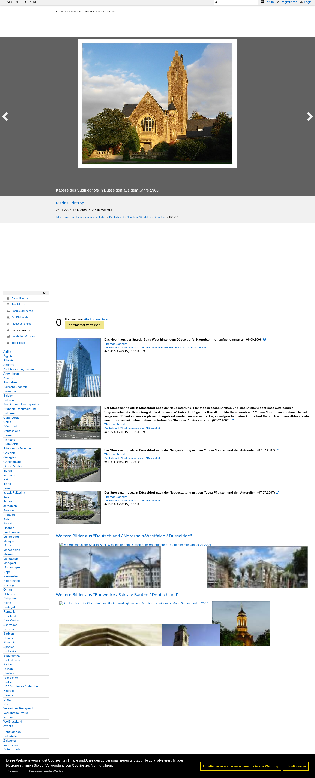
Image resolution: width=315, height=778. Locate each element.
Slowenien (10, 642)
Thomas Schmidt (115, 343)
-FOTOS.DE (22, 2)
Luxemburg (11, 536)
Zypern (8, 725)
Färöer (8, 435)
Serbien (8, 633)
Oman (7, 589)
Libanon (8, 528)
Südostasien (11, 660)
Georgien (9, 457)
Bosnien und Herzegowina (21, 404)
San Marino (11, 620)
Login (308, 2)
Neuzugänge (12, 731)
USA (6, 703)
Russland (9, 616)
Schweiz (9, 629)
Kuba (6, 519)
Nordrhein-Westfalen (139, 217)
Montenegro (11, 567)
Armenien (9, 378)
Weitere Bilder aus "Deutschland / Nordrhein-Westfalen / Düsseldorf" (124, 536)
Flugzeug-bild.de (22, 323)
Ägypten (9, 356)
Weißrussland (12, 721)
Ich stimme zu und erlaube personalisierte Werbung (240, 766)
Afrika (7, 351)
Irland (7, 483)
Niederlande (11, 580)
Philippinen (10, 598)
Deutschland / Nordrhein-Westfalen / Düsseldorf (132, 347)
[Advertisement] (134, 26)
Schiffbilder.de (20, 317)
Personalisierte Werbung (48, 771)
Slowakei (9, 638)
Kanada (8, 510)
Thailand (9, 673)
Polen (7, 602)
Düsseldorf (160, 217)
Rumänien (10, 611)
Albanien (9, 360)
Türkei (7, 682)
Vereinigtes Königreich (18, 708)
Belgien (8, 395)
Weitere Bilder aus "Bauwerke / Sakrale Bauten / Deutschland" (117, 594)
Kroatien (9, 514)
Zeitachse (10, 740)
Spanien (9, 647)
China (7, 422)
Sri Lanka (9, 651)
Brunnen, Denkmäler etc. (20, 409)
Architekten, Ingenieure (19, 369)
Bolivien (8, 400)
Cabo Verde (11, 417)
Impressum (11, 745)
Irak (6, 479)
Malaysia (9, 541)
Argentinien (11, 373)
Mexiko (8, 554)
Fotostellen (10, 736)
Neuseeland (11, 576)
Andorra (8, 364)
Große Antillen (13, 466)
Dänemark (10, 426)
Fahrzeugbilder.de (22, 310)
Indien (7, 470)
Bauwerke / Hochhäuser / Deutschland (183, 347)
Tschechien (11, 677)
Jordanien (10, 505)
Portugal (9, 607)
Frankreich (10, 444)
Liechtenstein (12, 532)
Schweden (10, 624)
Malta (7, 545)
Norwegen (10, 585)
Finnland (9, 439)
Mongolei (9, 563)
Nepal (7, 572)
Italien (7, 497)
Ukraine (8, 695)
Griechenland (12, 461)
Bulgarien (9, 413)
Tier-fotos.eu (19, 342)
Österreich (10, 594)
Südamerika (11, 655)
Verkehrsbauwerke (16, 712)
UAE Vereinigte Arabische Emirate (20, 688)
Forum (269, 2)
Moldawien (10, 558)
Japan (7, 501)
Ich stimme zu (296, 766)
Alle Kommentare (96, 319)
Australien (10, 382)
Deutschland (116, 217)
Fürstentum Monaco (17, 448)
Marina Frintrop (70, 202)
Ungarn (8, 699)
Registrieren (289, 2)
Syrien (7, 664)
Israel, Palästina (14, 492)
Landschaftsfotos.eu (23, 336)
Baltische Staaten (15, 386)
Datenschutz (11, 749)
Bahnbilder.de (20, 298)
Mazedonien (11, 550)
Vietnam (9, 717)
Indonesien (10, 475)
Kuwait (7, 523)
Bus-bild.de (18, 304)
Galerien (9, 453)
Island (7, 488)
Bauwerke (10, 391)
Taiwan (8, 669)
